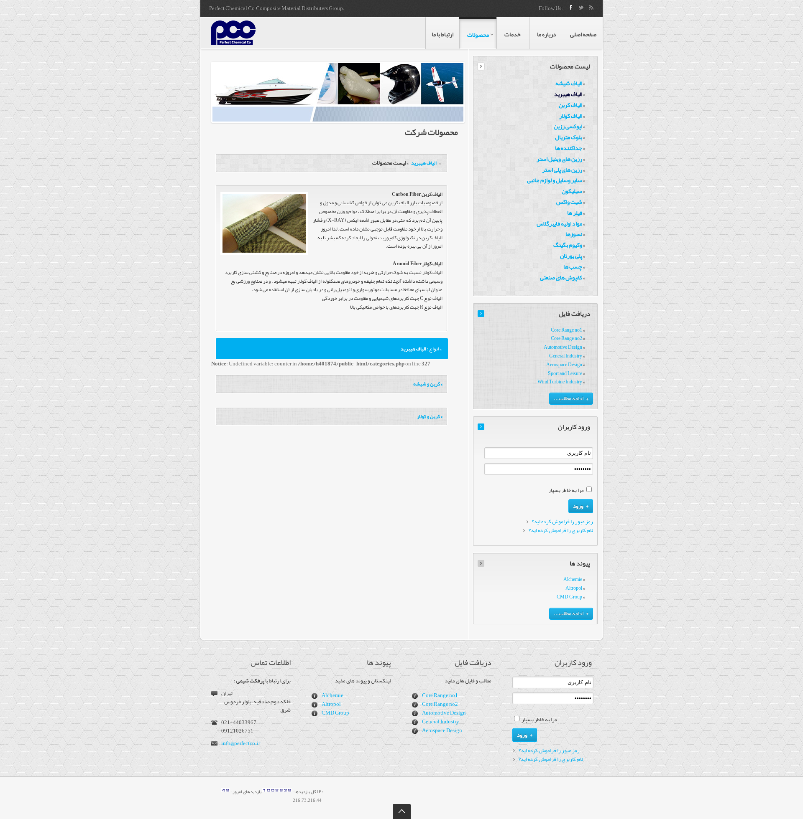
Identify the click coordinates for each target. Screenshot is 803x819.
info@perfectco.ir (240, 743)
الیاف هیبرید (423, 163)
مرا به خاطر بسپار (566, 490)
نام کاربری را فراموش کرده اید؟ (561, 530)
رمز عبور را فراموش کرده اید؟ (562, 521)
